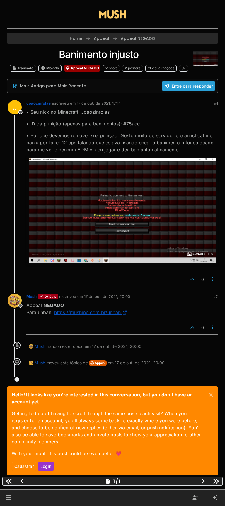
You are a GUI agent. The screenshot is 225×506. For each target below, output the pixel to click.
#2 (215, 296)
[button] (8, 498)
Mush (31, 296)
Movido (52, 68)
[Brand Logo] (112, 14)
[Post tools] (213, 279)
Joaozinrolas (38, 103)
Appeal (99, 363)
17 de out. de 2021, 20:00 (107, 296)
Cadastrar (24, 466)
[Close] (211, 394)
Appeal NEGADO (84, 68)
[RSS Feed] (183, 68)
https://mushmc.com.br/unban (87, 312)
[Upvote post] (192, 279)
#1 (216, 103)
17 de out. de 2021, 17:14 (99, 103)
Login (45, 466)
